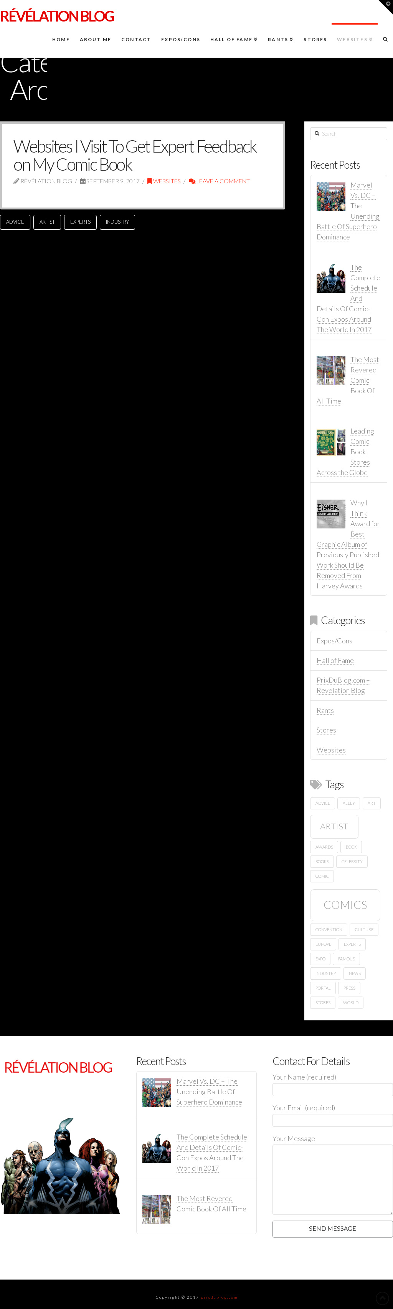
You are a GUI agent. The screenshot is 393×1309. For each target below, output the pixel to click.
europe (323, 944)
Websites (166, 181)
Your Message (293, 1138)
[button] (385, 7)
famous (346, 958)
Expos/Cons (334, 640)
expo (320, 958)
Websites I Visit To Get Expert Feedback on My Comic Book (134, 155)
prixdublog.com (219, 1297)
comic (322, 876)
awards (324, 846)
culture (364, 929)
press (349, 987)
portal (323, 987)
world (350, 1002)
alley (349, 803)
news (355, 973)
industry (117, 222)
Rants (325, 710)
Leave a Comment (222, 181)
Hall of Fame (335, 660)
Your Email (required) (303, 1107)
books (322, 861)
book (351, 846)
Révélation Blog (57, 15)
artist (47, 222)
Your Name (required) (304, 1077)
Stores (326, 730)
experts (80, 222)
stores (322, 1002)
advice (15, 222)
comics (345, 904)
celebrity (352, 861)
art (372, 803)
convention (328, 929)
